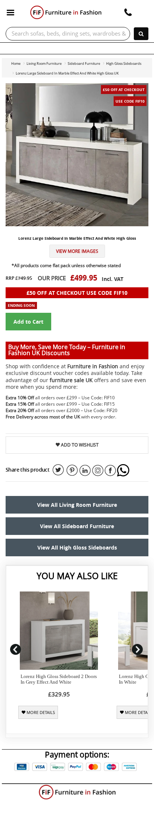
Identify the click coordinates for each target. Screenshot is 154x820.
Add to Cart (28, 321)
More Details (40, 712)
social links (58, 470)
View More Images (77, 251)
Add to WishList (79, 445)
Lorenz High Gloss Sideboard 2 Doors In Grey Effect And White (59, 679)
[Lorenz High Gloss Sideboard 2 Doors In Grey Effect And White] (59, 630)
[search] (141, 33)
